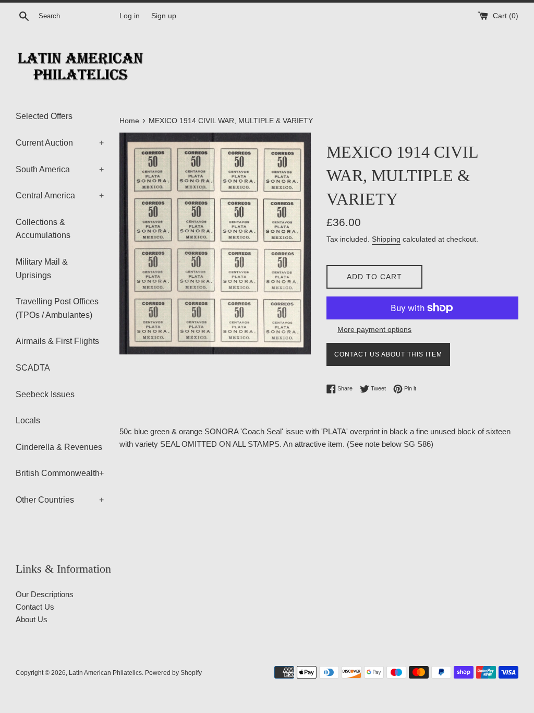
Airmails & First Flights (57, 341)
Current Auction (60, 142)
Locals (28, 420)
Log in (129, 16)
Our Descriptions (45, 594)
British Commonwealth (60, 473)
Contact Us (35, 606)
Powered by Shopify (173, 672)
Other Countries (60, 499)
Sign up (163, 16)
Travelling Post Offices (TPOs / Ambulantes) (57, 308)
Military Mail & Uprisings (42, 268)
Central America (60, 195)
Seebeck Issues (45, 394)
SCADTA (33, 367)
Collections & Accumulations (43, 229)
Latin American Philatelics (105, 672)
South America (60, 169)
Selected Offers (44, 116)
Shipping (386, 239)
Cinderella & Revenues (59, 447)
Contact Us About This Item (388, 354)
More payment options (374, 329)
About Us (31, 619)
